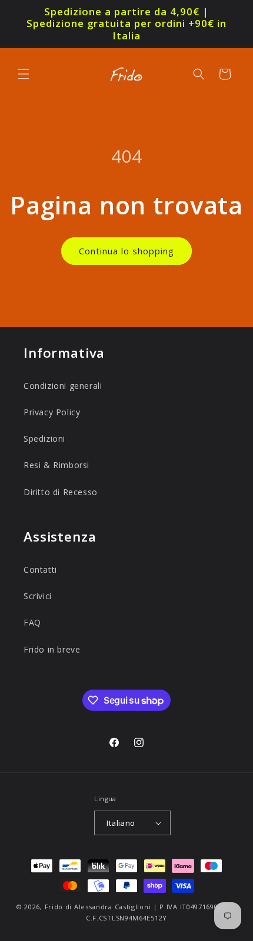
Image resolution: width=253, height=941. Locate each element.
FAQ (32, 622)
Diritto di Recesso (61, 492)
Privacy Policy (52, 412)
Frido (54, 906)
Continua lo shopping (126, 251)
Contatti (40, 569)
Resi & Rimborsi (56, 464)
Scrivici (38, 595)
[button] (23, 74)
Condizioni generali (63, 385)
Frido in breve (52, 649)
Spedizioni (44, 438)
